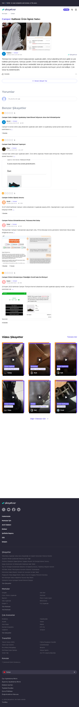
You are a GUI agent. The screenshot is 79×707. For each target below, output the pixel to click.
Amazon (42, 630)
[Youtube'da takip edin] (8, 509)
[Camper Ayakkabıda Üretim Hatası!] (65, 397)
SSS (3, 537)
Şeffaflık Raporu (7, 533)
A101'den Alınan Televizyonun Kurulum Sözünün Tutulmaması (20, 569)
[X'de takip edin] (3, 509)
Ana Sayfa (4, 13)
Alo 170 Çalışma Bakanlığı (47, 653)
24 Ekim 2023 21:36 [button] (12, 226)
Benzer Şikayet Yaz (41, 81)
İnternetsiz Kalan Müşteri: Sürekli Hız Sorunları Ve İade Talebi (20, 572)
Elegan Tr (5, 603)
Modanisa (5, 619)
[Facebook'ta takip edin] (13, 509)
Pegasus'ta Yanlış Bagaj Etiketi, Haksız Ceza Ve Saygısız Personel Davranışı (24, 575)
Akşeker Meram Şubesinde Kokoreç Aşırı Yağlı (16, 558)
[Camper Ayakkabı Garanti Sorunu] (13, 397)
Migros (42, 624)
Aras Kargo (5, 624)
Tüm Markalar (6, 606)
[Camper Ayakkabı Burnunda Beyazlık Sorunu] (13, 360)
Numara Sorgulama (7, 627)
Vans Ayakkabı (6, 601)
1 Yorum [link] (11, 266)
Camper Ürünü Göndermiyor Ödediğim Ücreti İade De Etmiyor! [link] (25, 277)
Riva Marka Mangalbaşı (9, 647)
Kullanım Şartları (7, 685)
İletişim (4, 542)
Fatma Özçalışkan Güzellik (48, 642)
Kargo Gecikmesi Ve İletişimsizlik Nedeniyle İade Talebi (18, 564)
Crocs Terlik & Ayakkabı (9, 595)
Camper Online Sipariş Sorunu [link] (13, 197)
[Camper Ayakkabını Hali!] (65, 360)
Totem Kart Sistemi (8, 645)
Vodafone (5, 630)
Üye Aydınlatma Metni (9, 678)
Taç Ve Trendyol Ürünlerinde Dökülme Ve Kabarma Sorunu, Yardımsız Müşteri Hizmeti (28, 567)
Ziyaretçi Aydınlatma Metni (11, 682)
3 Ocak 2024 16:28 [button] (11, 282)
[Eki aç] (14, 36)
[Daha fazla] (76, 74)
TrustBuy (5, 702)
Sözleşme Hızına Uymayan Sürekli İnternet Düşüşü (17, 580)
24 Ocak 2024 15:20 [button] (12, 150)
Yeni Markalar (6, 609)
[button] (8, 113)
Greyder (4, 592)
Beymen (4, 598)
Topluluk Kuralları (7, 688)
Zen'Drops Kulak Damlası (9, 650)
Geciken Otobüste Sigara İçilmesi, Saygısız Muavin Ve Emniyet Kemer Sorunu (25, 561)
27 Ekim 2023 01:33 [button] (12, 203)
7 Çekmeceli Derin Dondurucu (11, 662)
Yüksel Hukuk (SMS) (8, 642)
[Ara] (72, 9)
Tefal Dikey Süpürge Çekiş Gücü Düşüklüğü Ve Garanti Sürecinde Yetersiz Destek (27, 556)
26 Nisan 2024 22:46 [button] (12, 54)
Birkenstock (43, 601)
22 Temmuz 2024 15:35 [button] (13, 123)
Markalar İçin (6, 520)
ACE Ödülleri (6, 525)
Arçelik (4, 621)
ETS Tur (42, 627)
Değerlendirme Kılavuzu (10, 694)
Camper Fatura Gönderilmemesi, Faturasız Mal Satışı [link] (21, 220)
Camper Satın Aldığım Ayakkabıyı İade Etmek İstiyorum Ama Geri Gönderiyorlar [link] (31, 117)
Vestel (42, 621)
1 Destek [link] (4, 133)
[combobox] (39, 672)
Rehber (4, 529)
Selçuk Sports (44, 650)
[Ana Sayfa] (9, 9)
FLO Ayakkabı (44, 603)
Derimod (42, 595)
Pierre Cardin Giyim (46, 598)
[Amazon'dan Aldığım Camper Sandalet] (39, 360)
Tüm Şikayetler (6, 583)
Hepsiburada (43, 619)
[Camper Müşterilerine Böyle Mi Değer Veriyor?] (39, 397)
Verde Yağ (5, 653)
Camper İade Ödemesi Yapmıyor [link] (14, 144)
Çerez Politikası (7, 691)
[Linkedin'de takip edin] (18, 509)
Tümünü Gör (72, 337)
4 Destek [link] (5, 322)
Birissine (42, 647)
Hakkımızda (6, 516)
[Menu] (76, 9)
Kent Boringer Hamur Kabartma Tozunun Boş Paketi (17, 577)
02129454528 (44, 645)
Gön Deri (42, 592)
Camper (13, 13)
